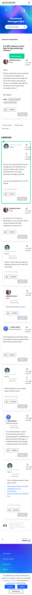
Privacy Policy (11, 580)
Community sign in (24, 10)
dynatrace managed (14, 99)
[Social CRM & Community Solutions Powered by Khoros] (26, 540)
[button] (10, 587)
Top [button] (2, 539)
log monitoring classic (10, 102)
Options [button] (29, 39)
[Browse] (7, 9)
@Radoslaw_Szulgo (19, 307)
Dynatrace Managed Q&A (10, 39)
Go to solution (17, 56)
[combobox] (16, 27)
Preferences (16, 591)
